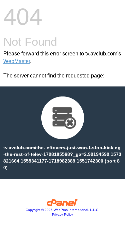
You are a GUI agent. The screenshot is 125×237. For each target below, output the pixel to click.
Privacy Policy (62, 214)
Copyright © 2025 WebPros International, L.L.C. (62, 210)
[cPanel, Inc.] (62, 204)
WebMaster (16, 61)
